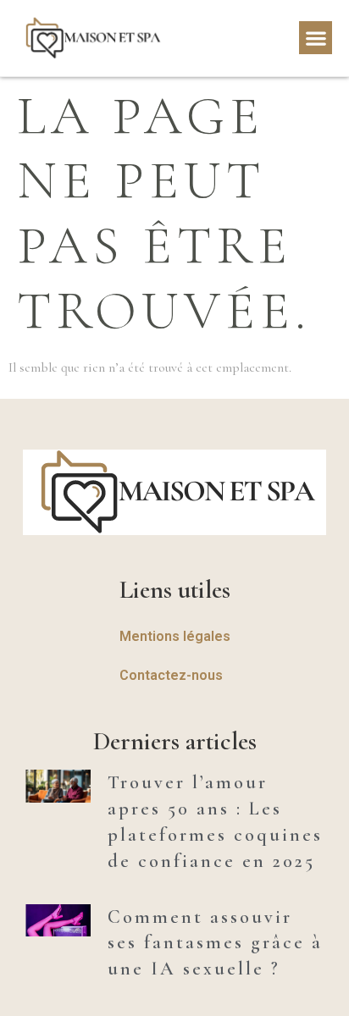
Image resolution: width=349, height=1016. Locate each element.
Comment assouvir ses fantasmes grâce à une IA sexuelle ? (215, 943)
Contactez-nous (171, 675)
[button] (315, 37)
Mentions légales (174, 636)
